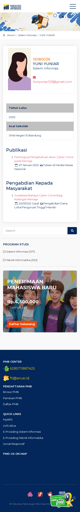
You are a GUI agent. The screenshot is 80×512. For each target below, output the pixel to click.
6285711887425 (22, 368)
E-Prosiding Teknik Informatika (23, 437)
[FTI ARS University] (73, 7)
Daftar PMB (10, 404)
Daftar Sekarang (22, 324)
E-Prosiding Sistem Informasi (22, 431)
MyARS (8, 419)
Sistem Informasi (27, 35)
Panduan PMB (12, 398)
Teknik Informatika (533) (22, 260)
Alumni (11, 35)
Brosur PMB (11, 392)
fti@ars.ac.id (19, 378)
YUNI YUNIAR (47, 35)
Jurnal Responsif (13, 443)
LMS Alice (9, 425)
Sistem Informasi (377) (20, 251)
